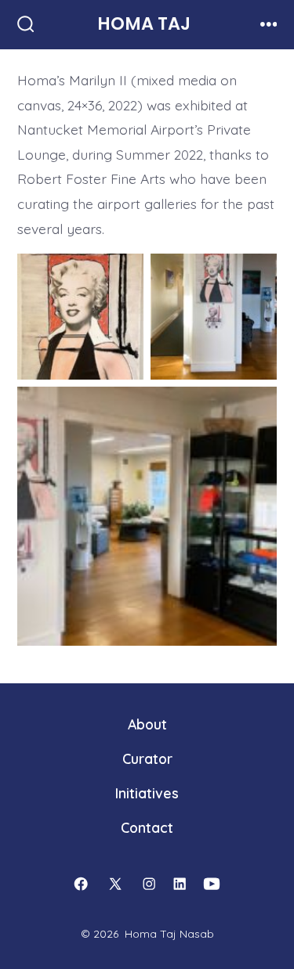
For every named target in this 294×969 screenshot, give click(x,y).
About (147, 724)
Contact (147, 827)
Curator (147, 758)
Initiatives (147, 792)
